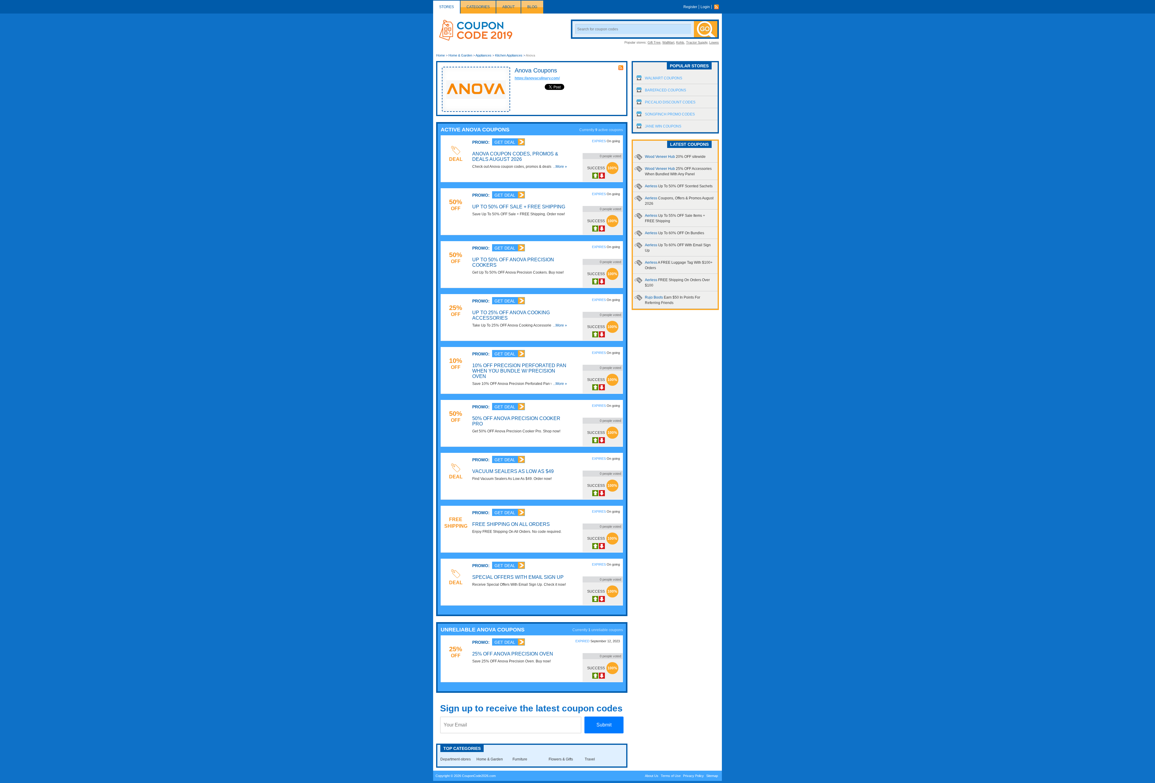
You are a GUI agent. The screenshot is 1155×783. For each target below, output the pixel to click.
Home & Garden (460, 55)
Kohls (680, 42)
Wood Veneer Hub (675, 157)
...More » (560, 166)
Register (690, 7)
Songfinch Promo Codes (670, 114)
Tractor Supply (696, 42)
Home (440, 55)
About (508, 7)
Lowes (714, 42)
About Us (651, 776)
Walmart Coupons (663, 78)
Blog (532, 7)
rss (620, 67)
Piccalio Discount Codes (670, 102)
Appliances (483, 55)
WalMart (668, 42)
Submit (603, 724)
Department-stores (455, 759)
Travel (590, 759)
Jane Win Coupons (663, 126)
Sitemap (712, 776)
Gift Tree (654, 42)
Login (705, 7)
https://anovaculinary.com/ (537, 78)
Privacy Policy (693, 776)
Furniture (520, 759)
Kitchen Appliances (508, 55)
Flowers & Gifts (561, 759)
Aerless (679, 186)
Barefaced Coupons (665, 90)
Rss (718, 7)
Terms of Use (671, 776)
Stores (446, 7)
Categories (478, 7)
